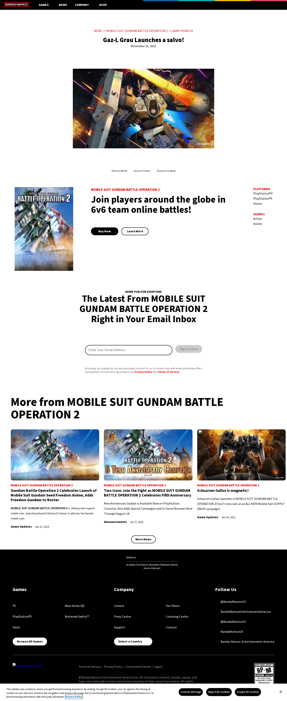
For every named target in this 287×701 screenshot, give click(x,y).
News (63, 5)
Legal (157, 667)
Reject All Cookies (219, 692)
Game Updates (182, 31)
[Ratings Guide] (116, 562)
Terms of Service (168, 372)
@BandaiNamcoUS (233, 601)
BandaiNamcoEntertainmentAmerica (245, 611)
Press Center (122, 617)
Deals (16, 627)
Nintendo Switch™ (77, 617)
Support (119, 627)
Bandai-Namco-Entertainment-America (247, 641)
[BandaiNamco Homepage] (28, 665)
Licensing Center (177, 617)
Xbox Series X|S (75, 606)
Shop (103, 5)
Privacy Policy (143, 372)
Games (44, 5)
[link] (55, 479)
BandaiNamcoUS (231, 631)
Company (82, 5)
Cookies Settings (191, 692)
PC (14, 606)
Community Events (138, 667)
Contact (171, 627)
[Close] (280, 691)
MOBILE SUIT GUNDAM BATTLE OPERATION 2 (137, 31)
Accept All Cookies (248, 692)
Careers (119, 606)
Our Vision (172, 606)
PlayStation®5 (22, 617)
